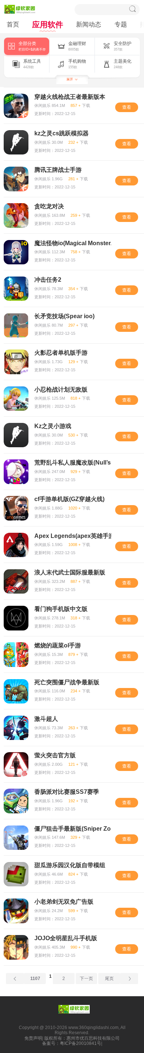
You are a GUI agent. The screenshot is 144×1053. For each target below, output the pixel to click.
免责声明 (33, 1038)
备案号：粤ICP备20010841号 (71, 1043)
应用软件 (47, 24)
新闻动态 (88, 24)
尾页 (109, 978)
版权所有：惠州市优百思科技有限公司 (82, 1038)
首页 (13, 24)
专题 (120, 24)
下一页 (86, 978)
